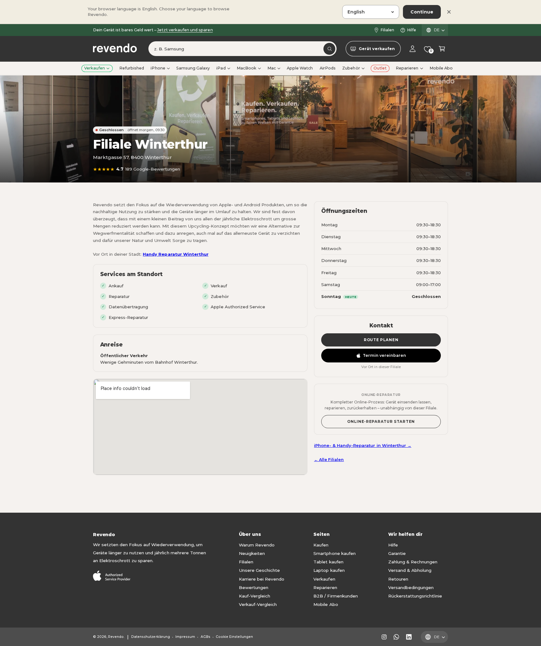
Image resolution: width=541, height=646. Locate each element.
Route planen (381, 340)
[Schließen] (449, 12)
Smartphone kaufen (334, 553)
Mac (271, 68)
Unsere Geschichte (259, 570)
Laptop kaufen (328, 570)
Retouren (398, 579)
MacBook (246, 68)
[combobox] (242, 49)
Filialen (387, 30)
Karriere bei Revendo (261, 579)
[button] (442, 49)
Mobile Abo (325, 604)
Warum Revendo (257, 544)
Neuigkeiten (252, 553)
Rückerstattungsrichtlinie (415, 595)
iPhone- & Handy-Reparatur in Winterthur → (362, 445)
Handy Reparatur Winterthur (175, 254)
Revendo (116, 637)
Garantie (397, 553)
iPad (220, 68)
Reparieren (407, 68)
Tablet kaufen (328, 561)
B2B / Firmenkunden (335, 595)
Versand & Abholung (409, 570)
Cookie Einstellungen (234, 637)
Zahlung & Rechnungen (412, 561)
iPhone (158, 68)
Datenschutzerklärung (150, 637)
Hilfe (411, 30)
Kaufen (320, 544)
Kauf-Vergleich (254, 595)
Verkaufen (94, 68)
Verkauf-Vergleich (258, 604)
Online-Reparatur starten (381, 421)
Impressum (185, 637)
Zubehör (351, 68)
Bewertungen (253, 587)
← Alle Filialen (329, 459)
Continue (421, 12)
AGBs (205, 637)
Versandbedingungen (411, 587)
